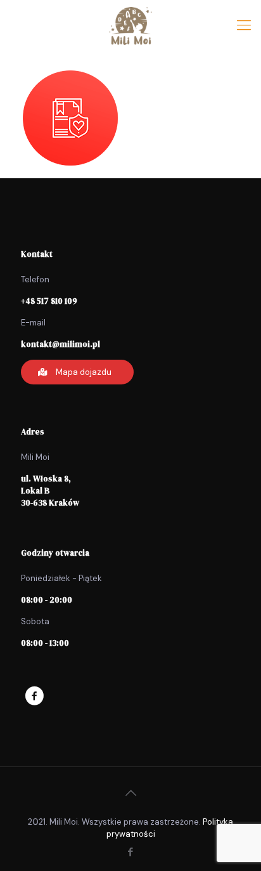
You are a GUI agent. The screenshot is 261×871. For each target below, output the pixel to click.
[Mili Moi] (130, 25)
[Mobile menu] (244, 25)
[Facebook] (130, 852)
